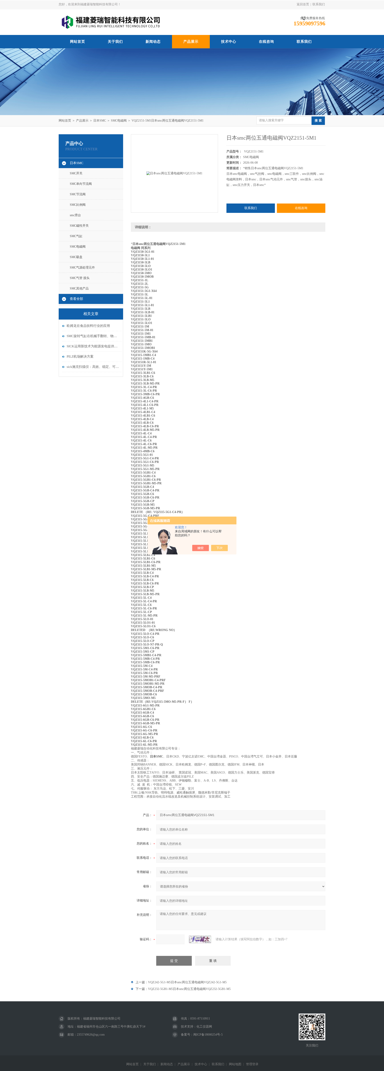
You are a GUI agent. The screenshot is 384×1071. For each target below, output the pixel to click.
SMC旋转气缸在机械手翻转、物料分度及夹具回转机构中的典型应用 (93, 336)
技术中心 (228, 41)
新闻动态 (153, 41)
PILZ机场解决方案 (80, 356)
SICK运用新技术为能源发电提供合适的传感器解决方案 (93, 346)
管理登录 (252, 1064)
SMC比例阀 (78, 204)
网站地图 (235, 1064)
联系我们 (318, 4)
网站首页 (77, 41)
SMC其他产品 (79, 288)
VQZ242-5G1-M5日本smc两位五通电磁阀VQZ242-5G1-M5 (187, 982)
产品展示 (190, 41)
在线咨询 (266, 41)
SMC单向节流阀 (81, 183)
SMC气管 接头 (80, 278)
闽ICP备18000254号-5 (208, 1034)
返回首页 (303, 4)
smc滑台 (75, 215)
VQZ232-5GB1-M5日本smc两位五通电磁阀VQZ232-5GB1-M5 (189, 989)
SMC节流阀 (78, 194)
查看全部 (76, 299)
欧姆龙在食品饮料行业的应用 (88, 326)
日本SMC (99, 120)
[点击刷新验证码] (200, 939)
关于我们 (115, 41)
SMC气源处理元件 (82, 267)
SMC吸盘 (76, 257)
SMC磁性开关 (79, 225)
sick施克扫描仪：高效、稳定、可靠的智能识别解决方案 (93, 367)
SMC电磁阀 (119, 120)
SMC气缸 (76, 236)
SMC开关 (76, 173)
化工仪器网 (204, 1026)
